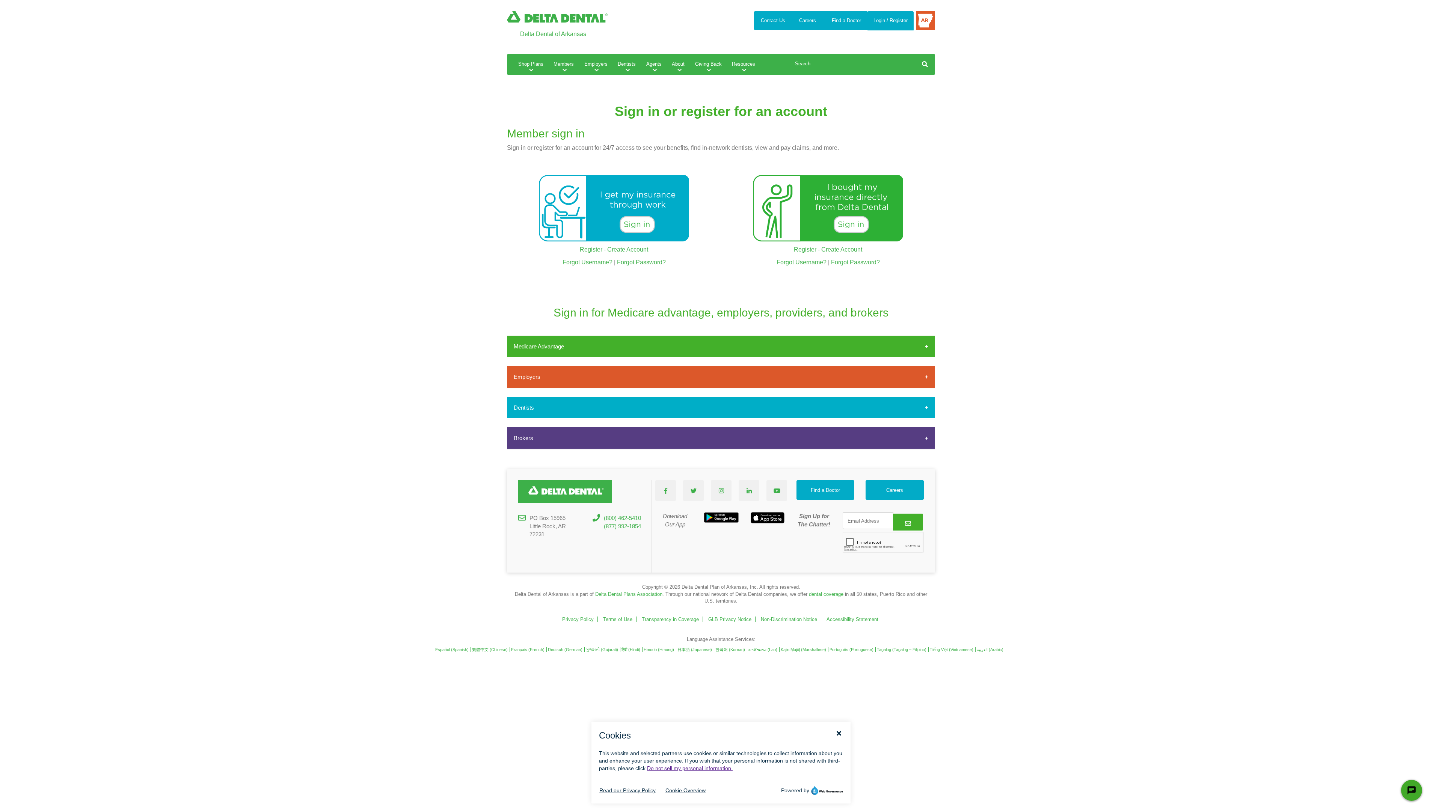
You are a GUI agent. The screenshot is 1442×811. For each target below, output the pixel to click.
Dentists (524, 407)
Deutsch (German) (565, 649)
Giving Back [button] (708, 64)
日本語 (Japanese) (694, 649)
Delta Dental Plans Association (628, 594)
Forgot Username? (587, 262)
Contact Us (773, 20)
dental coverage (826, 594)
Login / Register (890, 20)
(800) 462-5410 (622, 518)
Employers (527, 377)
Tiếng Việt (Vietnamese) (951, 649)
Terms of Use (617, 619)
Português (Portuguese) (851, 649)
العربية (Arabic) (990, 649)
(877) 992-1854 (622, 526)
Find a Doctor (846, 20)
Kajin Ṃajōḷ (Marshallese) (803, 649)
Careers (807, 20)
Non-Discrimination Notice (789, 619)
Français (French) (528, 649)
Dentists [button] (627, 64)
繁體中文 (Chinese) (490, 649)
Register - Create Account (614, 249)
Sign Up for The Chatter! (814, 520)
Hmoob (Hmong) (659, 649)
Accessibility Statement (852, 619)
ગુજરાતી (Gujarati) (602, 649)
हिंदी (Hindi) (630, 649)
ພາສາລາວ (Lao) (762, 649)
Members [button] (564, 64)
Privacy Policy (578, 619)
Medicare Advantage (539, 346)
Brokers (523, 438)
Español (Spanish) (452, 649)
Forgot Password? (641, 262)
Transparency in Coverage (670, 619)
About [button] (678, 64)
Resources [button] (743, 64)
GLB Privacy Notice (729, 619)
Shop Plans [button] (530, 64)
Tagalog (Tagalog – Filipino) (901, 649)
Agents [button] (654, 64)
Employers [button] (596, 64)
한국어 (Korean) (730, 649)
